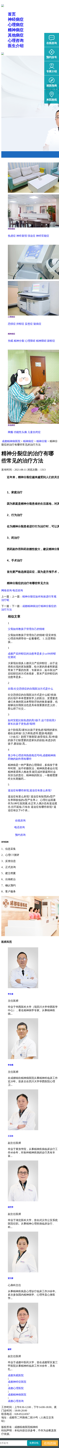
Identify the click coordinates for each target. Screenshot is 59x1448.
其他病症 (16, 35)
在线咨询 (20, 820)
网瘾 (10, 432)
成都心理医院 (16, 1388)
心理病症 (16, 25)
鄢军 (9, 1349)
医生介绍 (16, 46)
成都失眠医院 (16, 1375)
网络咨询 (6, 590)
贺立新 (10, 1278)
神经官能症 (42, 235)
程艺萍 (10, 1207)
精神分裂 (19, 340)
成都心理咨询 (16, 1401)
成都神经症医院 (17, 1381)
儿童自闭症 (34, 432)
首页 (12, 14)
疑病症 (37, 323)
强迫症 (31, 235)
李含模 (10, 1065)
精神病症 (16, 30)
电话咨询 (17, 590)
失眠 (10, 340)
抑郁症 (20, 323)
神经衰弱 (21, 235)
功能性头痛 (20, 432)
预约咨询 (20, 834)
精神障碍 (41, 340)
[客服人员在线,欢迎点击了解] (23, 987)
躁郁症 (51, 340)
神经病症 (16, 19)
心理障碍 (30, 340)
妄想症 (29, 323)
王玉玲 (10, 1136)
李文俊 (10, 994)
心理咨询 (16, 40)
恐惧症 (12, 323)
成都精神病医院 (11, 441)
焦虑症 (12, 235)
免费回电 (34, 1443)
